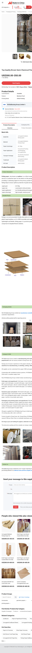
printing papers (5, 603)
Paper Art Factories (8, 630)
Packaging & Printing (11, 11)
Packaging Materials (21, 11)
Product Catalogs (24, 597)
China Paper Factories (21, 630)
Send (15, 507)
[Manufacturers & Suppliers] (16, 2)
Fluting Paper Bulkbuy (26, 638)
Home (3, 11)
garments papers (21, 600)
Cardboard (5, 618)
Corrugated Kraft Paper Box (10, 638)
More (3, 641)
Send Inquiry (16, 83)
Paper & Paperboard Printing (19, 618)
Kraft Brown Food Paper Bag (10, 634)
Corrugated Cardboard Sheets (10, 622)
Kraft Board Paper (25, 634)
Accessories (5, 600)
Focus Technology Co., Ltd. (21, 646)
